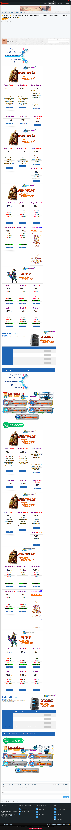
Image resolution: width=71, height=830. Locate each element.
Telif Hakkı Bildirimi (59, 811)
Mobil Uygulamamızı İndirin (61, 816)
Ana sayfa (67, 824)
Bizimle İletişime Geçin (60, 809)
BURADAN (11, 815)
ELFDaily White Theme (4, 824)
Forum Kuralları (41, 809)
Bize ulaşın (48, 824)
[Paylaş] (67, 46)
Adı (2, 792)
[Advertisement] (35, 30)
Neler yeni (60, 3)
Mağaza (67, 3)
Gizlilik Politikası (41, 816)
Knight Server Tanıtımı (25, 809)
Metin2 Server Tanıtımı (25, 811)
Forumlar (52, 3)
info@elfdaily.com (59, 814)
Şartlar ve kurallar (54, 824)
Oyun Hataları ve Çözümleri (26, 813)
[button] (55, 3)
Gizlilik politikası (59, 824)
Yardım (64, 824)
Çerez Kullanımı (41, 814)
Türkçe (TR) (11, 824)
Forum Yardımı (41, 811)
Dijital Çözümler (59, 819)
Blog (46, 3)
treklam (3, 21)
